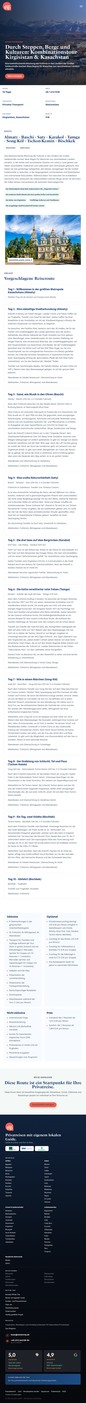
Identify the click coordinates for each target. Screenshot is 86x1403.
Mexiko (46, 1239)
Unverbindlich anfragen (43, 1104)
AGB (64, 1391)
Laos (46, 1183)
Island (7, 1263)
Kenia (7, 1174)
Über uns (8, 1304)
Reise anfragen (15, 76)
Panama (47, 1242)
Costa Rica (48, 1223)
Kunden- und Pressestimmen (16, 1301)
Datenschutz (55, 1391)
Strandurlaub (49, 1279)
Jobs (19, 1391)
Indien (46, 1171)
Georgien (8, 1217)
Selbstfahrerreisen (11, 1285)
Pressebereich (10, 1391)
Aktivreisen (9, 1274)
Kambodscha (49, 1180)
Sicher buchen (10, 1311)
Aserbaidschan (10, 1214)
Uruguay (47, 1251)
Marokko (8, 1180)
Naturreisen (25, 148)
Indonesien (48, 1174)
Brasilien (47, 1217)
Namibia (8, 1183)
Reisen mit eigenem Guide (15, 1298)
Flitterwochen (49, 1274)
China (46, 1167)
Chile (46, 1220)
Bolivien (47, 1214)
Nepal (46, 1196)
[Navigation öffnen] (81, 6)
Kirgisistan (9, 1226)
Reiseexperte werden (31, 1391)
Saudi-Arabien (10, 1233)
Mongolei (8, 1230)
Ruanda (8, 1186)
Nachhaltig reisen (12, 1308)
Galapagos (48, 1230)
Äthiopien (8, 1167)
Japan (46, 1177)
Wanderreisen (49, 1282)
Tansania (8, 1193)
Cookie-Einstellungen (13, 1394)
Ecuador (47, 1226)
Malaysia (47, 1186)
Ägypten (8, 1164)
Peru (46, 1248)
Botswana (9, 1171)
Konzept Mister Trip (12, 1294)
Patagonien (48, 1245)
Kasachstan (10, 148)
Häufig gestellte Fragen (14, 1315)
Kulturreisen (48, 1277)
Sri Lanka (47, 1199)
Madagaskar (10, 1177)
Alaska (7, 1260)
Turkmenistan (10, 1239)
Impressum (45, 1391)
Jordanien (9, 1220)
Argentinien (48, 1211)
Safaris (7, 1277)
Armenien (8, 1211)
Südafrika (8, 1189)
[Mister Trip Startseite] (7, 6)
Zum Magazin (10, 1328)
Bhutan (46, 1164)
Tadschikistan (10, 1236)
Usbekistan (9, 1242)
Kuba (46, 1236)
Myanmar (47, 1193)
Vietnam (47, 1202)
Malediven (48, 1189)
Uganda (8, 1196)
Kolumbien (48, 1233)
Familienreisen (10, 1279)
